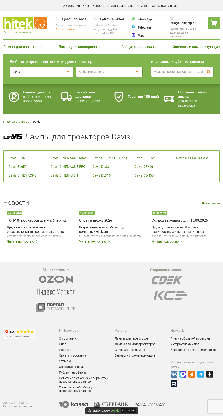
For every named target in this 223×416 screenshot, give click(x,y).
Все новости (211, 203)
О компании (71, 5)
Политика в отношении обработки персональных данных (83, 379)
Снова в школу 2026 (95, 220)
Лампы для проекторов (22, 47)
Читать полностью (20, 241)
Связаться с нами (164, 5)
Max (141, 35)
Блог (86, 5)
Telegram (144, 27)
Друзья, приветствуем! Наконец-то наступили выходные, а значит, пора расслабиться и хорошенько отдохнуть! (180, 232)
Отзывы (143, 5)
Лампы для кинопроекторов (82, 47)
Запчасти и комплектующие (196, 47)
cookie (115, 410)
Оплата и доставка (121, 5)
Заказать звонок (65, 29)
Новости (98, 5)
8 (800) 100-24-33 (74, 19)
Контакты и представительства (193, 349)
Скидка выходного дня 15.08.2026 (180, 220)
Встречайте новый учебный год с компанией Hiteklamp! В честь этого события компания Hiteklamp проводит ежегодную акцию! (110, 232)
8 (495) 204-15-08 (112, 19)
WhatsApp (145, 19)
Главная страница (16, 121)
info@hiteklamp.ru (183, 23)
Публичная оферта (72, 372)
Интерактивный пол (185, 344)
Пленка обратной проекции (190, 338)
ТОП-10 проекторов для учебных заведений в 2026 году (38, 220)
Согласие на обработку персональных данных (75, 388)
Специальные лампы (139, 47)
